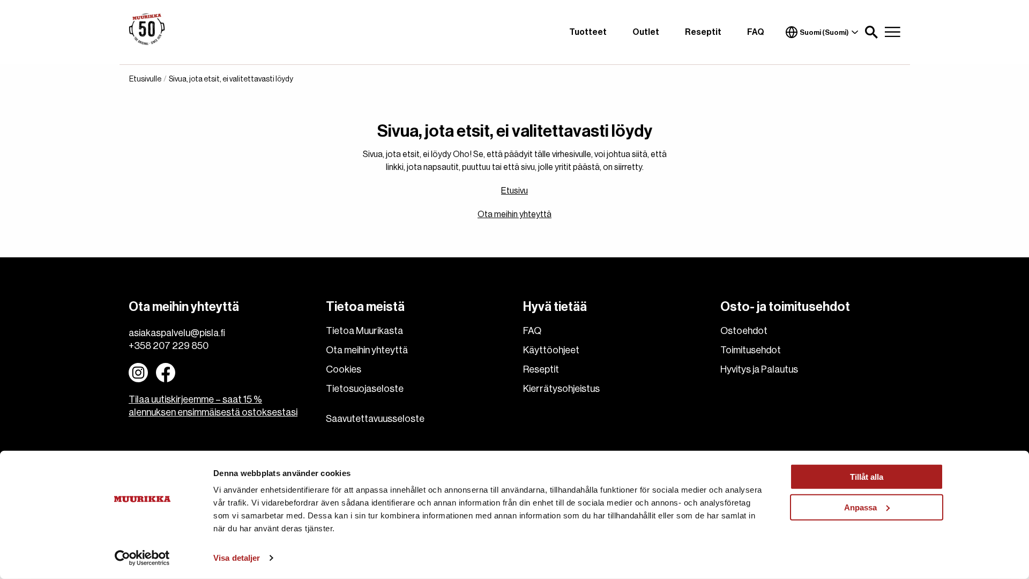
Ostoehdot (743, 331)
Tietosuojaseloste (365, 389)
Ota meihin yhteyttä (514, 214)
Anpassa (860, 506)
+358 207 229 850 (168, 346)
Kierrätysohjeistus (561, 389)
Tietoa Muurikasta (364, 331)
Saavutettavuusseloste (375, 419)
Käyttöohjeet (551, 350)
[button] (871, 32)
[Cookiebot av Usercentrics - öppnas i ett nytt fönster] (142, 558)
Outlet (645, 32)
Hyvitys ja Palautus (759, 369)
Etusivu (514, 191)
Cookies (343, 369)
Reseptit (703, 32)
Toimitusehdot (750, 350)
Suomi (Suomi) (824, 32)
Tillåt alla (866, 476)
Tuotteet (588, 32)
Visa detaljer (236, 557)
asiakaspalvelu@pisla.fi (177, 333)
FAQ (755, 32)
